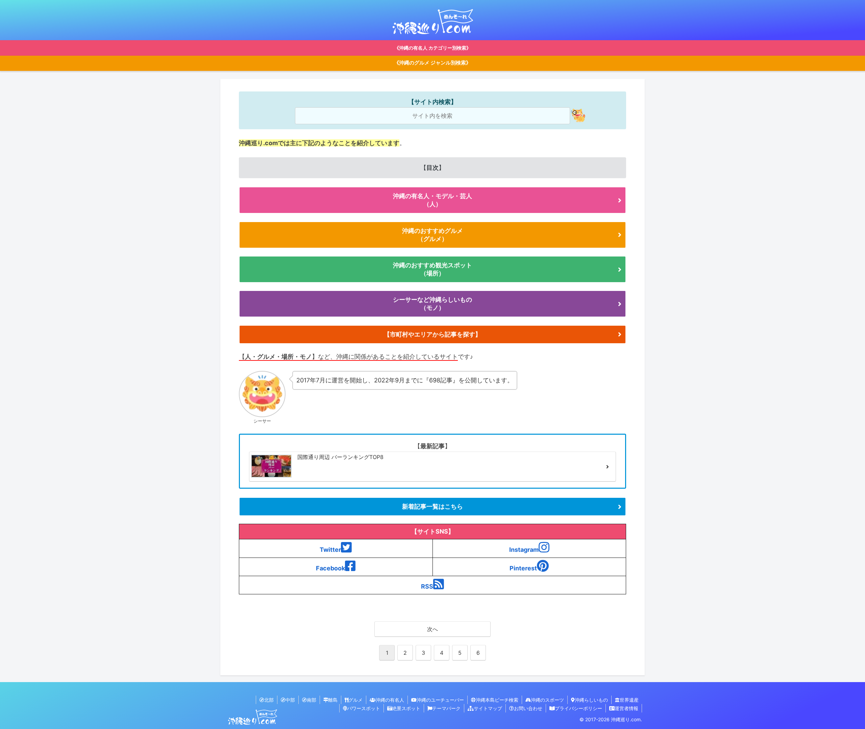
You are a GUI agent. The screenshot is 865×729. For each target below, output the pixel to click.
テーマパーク (446, 708)
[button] (577, 115)
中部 (290, 700)
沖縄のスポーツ (547, 700)
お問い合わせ (528, 708)
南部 (311, 700)
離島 (333, 700)
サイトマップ (488, 708)
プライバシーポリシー (578, 708)
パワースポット (363, 708)
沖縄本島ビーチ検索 (497, 700)
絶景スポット (406, 708)
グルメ (355, 700)
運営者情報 (626, 708)
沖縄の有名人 (390, 700)
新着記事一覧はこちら (432, 506)
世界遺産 (629, 700)
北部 (269, 700)
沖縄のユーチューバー (440, 700)
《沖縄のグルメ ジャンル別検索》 (432, 63)
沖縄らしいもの (591, 700)
